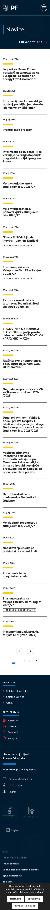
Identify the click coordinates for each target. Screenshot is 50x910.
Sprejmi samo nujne (25, 906)
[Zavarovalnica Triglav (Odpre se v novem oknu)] (12, 830)
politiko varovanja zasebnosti (31, 892)
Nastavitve (15, 899)
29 (35, 661)
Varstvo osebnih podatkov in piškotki (21, 870)
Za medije (7, 882)
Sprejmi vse (34, 899)
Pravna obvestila (11, 864)
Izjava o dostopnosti (12, 876)
